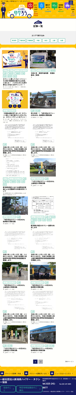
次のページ (68, 361)
